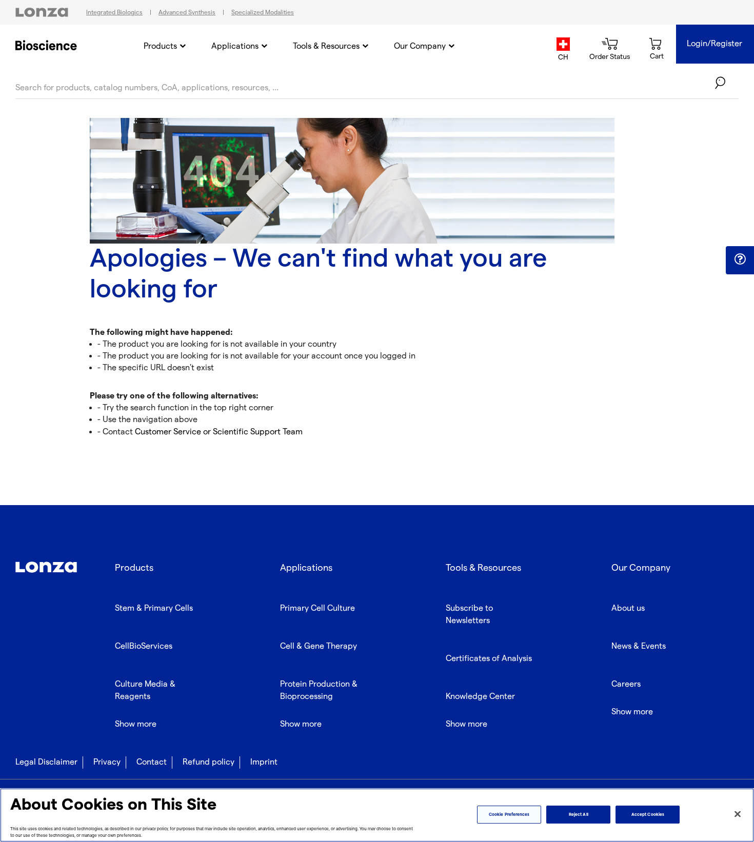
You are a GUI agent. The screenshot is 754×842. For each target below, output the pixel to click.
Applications (235, 46)
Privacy (107, 762)
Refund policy (208, 762)
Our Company (420, 46)
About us (628, 608)
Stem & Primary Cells (154, 608)
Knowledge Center (480, 696)
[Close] (737, 814)
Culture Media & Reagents (145, 690)
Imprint (263, 762)
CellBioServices (143, 646)
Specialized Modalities (262, 12)
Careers (626, 684)
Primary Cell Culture (317, 608)
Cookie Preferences (509, 814)
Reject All (578, 814)
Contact (151, 762)
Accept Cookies (647, 814)
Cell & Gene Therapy (318, 646)
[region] (377, 815)
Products (160, 46)
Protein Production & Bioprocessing (319, 690)
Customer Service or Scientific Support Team (218, 432)
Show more (135, 724)
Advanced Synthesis (186, 12)
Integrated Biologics (114, 12)
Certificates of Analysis (489, 659)
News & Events (638, 646)
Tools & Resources (326, 46)
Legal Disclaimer (46, 762)
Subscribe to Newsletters (469, 615)
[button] (740, 259)
